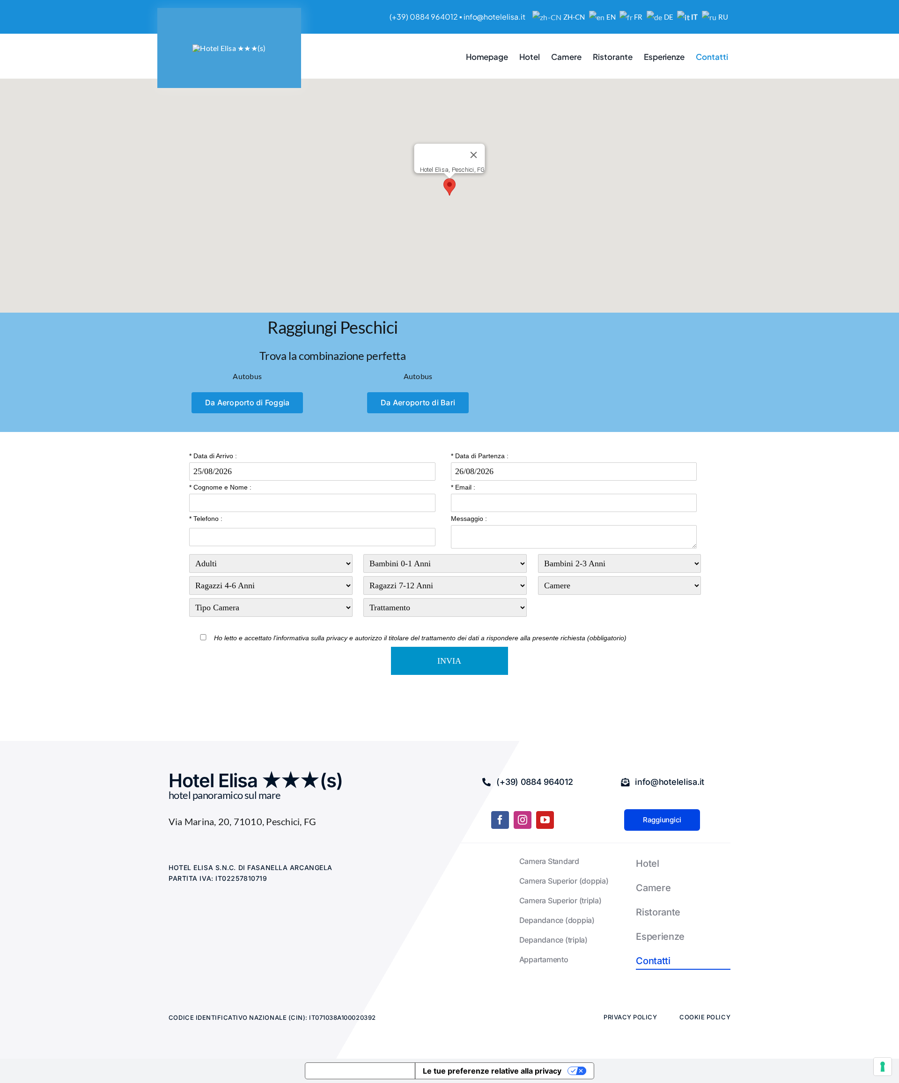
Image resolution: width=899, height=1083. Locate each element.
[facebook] (500, 820)
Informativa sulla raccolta (360, 1071)
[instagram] (522, 820)
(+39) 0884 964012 (423, 17)
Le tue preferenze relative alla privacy (492, 1071)
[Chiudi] (474, 155)
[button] (449, 187)
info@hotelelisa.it (494, 17)
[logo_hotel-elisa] (228, 48)
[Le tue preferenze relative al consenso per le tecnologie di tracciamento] (883, 1067)
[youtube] (545, 820)
